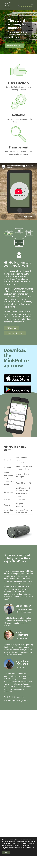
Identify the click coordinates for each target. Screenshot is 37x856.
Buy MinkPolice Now (14, 45)
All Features (11, 328)
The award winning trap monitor (18, 24)
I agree (6, 852)
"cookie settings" (19, 847)
